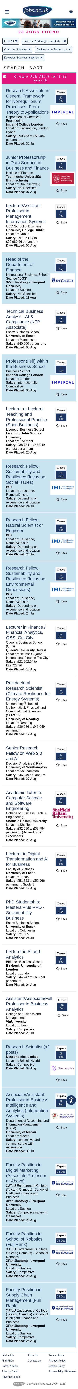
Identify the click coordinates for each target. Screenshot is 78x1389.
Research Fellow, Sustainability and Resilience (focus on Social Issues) (25, 474)
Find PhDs (8, 1360)
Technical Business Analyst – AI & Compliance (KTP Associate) (24, 319)
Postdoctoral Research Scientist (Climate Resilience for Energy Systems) (28, 690)
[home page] (37, 16)
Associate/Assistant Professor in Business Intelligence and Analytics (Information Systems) (27, 1105)
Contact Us (34, 1360)
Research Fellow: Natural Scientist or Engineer (24, 525)
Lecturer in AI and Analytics (23, 954)
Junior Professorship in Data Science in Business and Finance (27, 163)
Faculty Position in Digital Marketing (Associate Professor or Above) (26, 1172)
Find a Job (8, 1355)
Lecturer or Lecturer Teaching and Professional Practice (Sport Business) (26, 416)
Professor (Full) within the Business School (27, 364)
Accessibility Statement (62, 1371)
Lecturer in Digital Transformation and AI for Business (27, 859)
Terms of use (56, 1355)
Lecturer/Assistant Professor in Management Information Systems (26, 213)
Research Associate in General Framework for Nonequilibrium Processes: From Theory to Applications (27, 101)
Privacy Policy (57, 1360)
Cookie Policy (57, 1366)
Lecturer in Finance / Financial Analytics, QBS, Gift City (25, 632)
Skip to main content (16, 3)
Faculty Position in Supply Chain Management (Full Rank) (23, 1297)
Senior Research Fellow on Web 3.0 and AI (24, 753)
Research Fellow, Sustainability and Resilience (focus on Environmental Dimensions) (25, 579)
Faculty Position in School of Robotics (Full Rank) (24, 1239)
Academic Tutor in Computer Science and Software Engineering (24, 800)
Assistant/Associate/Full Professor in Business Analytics (29, 1004)
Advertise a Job (11, 1376)
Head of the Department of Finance (19, 264)
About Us (33, 1355)
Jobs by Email (10, 1371)
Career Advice (10, 1366)
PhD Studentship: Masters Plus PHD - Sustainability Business (25, 910)
